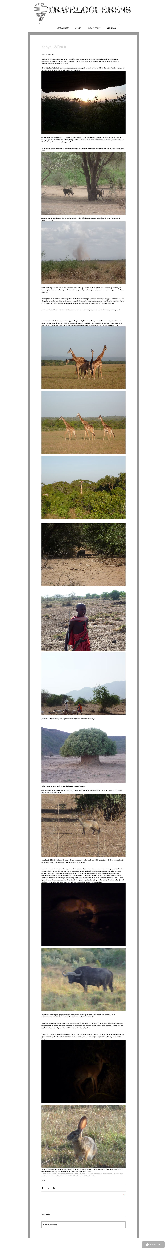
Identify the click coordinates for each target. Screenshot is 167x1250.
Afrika (43, 1180)
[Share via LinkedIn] (54, 1188)
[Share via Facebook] (42, 1188)
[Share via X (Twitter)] (48, 1188)
